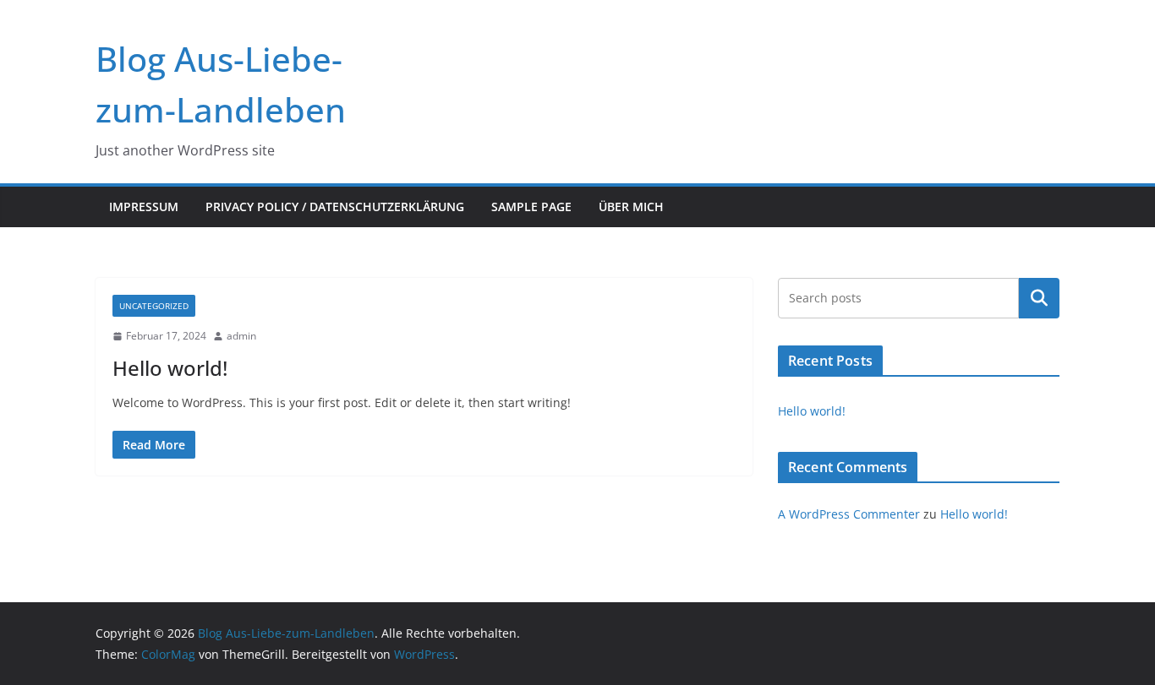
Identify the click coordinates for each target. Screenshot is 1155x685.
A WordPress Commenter (849, 514)
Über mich (631, 206)
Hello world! (169, 368)
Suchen (1039, 298)
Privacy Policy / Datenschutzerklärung (334, 206)
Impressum (143, 206)
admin (241, 336)
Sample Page (531, 206)
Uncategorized (154, 306)
